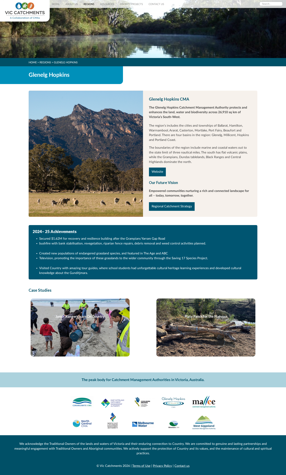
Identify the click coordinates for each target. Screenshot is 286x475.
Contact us (182, 466)
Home (56, 4)
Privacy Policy (162, 466)
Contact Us (156, 4)
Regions (89, 4)
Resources (107, 4)
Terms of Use (141, 466)
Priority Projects (131, 4)
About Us (72, 4)
